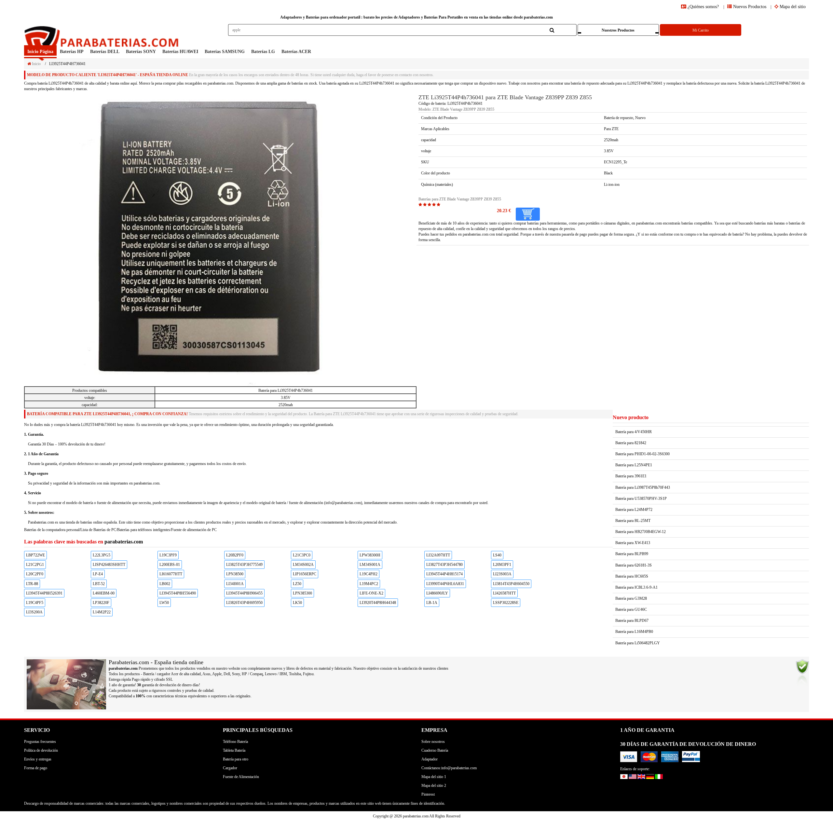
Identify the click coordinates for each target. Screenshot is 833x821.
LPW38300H (370, 555)
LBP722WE (35, 555)
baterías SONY (141, 51)
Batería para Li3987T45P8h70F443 (642, 487)
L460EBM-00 (104, 593)
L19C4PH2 (368, 574)
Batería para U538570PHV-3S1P (641, 498)
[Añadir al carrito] (528, 214)
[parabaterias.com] (102, 34)
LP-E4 (98, 574)
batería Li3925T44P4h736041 (60, 83)
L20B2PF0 (234, 555)
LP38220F (101, 602)
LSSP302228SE (505, 602)
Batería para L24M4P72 (633, 509)
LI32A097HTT (438, 555)
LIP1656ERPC (304, 574)
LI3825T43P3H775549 (244, 564)
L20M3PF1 (502, 564)
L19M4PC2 (369, 584)
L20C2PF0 (34, 574)
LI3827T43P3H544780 (444, 564)
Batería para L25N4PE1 (633, 465)
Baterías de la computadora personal (51, 529)
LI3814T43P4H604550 (511, 584)
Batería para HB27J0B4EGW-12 (640, 531)
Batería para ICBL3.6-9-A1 (636, 587)
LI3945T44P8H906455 (244, 593)
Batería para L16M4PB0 (634, 631)
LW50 (164, 602)
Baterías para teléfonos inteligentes (143, 529)
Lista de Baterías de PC (98, 529)
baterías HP (72, 51)
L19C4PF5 (34, 602)
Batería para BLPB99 (631, 554)
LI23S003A (502, 574)
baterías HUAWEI (180, 51)
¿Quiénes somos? (703, 6)
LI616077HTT (170, 574)
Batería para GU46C (631, 609)
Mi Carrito (700, 30)
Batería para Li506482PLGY (637, 643)
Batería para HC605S (631, 576)
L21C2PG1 (35, 564)
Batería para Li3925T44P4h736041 (285, 390)
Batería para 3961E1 (631, 476)
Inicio (36, 64)
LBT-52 (99, 584)
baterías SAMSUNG (225, 51)
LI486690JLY (437, 593)
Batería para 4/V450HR (633, 432)
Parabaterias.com (41, 522)
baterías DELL (104, 51)
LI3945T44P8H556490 (177, 593)
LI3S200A (34, 612)
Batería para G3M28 (631, 598)
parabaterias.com (475, 234)
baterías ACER (296, 51)
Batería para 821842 (630, 443)
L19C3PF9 (168, 555)
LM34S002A (303, 564)
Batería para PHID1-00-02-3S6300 (642, 454)
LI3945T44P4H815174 (444, 574)
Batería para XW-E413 (632, 542)
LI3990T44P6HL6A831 (445, 584)
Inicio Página (40, 51)
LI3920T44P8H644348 (378, 602)
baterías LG (263, 51)
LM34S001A (370, 564)
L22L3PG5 (101, 555)
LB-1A (431, 602)
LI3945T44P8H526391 (44, 593)
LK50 (297, 602)
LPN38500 (234, 574)
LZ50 (297, 584)
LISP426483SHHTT (109, 564)
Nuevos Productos (749, 6)
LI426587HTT (504, 593)
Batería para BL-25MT (632, 520)
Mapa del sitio (792, 6)
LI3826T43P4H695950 (244, 602)
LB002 (164, 584)
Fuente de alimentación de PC (194, 529)
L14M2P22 (102, 612)
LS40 (497, 555)
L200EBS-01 (169, 564)
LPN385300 (302, 593)
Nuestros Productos (618, 30)
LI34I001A (235, 584)
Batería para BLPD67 (632, 620)
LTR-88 (32, 584)
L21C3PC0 (301, 555)
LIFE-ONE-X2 (371, 593)
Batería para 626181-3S (633, 565)
